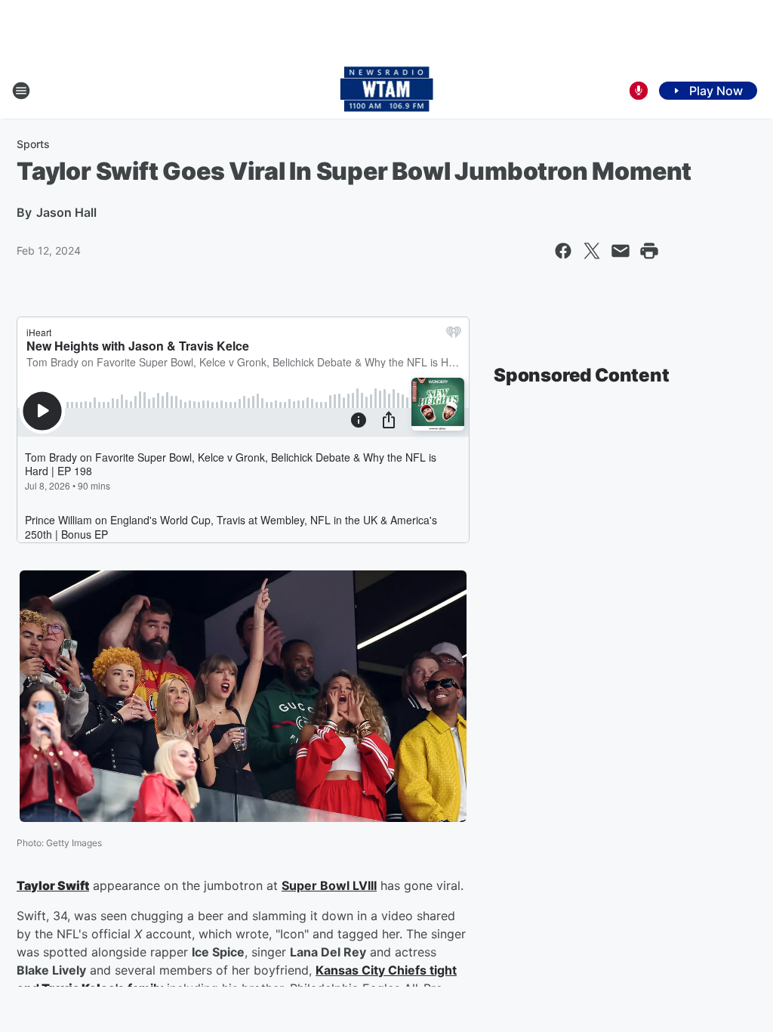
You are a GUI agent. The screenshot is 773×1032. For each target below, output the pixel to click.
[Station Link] (387, 90)
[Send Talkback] (639, 91)
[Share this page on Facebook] (563, 250)
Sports (33, 143)
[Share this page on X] (591, 250)
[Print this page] (649, 250)
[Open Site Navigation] (21, 91)
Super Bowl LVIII (329, 885)
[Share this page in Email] (620, 250)
